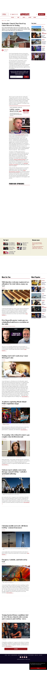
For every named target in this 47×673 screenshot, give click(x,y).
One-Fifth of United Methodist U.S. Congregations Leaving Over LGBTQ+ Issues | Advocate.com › (38, 247)
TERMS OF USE (36, 655)
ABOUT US (9, 655)
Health (24, 17)
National (43, 39)
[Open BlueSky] (13, 14)
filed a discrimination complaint (17, 171)
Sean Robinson (10, 326)
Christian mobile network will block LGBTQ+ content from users (15, 527)
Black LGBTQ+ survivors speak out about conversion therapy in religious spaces (12, 250)
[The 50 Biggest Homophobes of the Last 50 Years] (5, 243)
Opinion (34, 17)
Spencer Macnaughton (5, 326)
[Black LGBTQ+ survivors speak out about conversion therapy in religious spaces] (5, 248)
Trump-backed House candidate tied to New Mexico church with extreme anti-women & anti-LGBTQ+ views (15, 617)
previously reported (20, 134)
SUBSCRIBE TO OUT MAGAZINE (4, 14)
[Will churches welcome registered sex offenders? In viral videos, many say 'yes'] (16, 297)
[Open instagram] (17, 14)
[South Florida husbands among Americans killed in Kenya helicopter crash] (36, 28)
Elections (43, 46)
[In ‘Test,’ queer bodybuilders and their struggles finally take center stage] (36, 35)
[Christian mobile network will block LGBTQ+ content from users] (16, 539)
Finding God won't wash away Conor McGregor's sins (15, 357)
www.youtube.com (7, 344)
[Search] (36, 14)
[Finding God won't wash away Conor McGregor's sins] (16, 369)
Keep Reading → (25, 396)
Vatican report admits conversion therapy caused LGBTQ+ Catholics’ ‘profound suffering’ (14, 472)
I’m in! (26, 76)
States (43, 293)
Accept (38, 668)
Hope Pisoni (13, 326)
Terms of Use (39, 664)
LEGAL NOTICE (40, 655)
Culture (43, 313)
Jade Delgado (4, 405)
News (18, 17)
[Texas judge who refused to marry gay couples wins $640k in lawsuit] (16, 448)
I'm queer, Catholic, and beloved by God (14, 561)
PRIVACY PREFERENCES (31, 655)
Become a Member (26, 110)
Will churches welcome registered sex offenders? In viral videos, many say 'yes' (15, 284)
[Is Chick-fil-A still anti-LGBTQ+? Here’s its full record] (5, 252)
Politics (12, 17)
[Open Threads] (15, 14)
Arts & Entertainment (44, 33)
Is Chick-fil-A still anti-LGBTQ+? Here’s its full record (12, 253)
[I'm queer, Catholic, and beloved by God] (16, 573)
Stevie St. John (6, 49)
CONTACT (6, 655)
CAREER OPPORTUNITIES (14, 655)
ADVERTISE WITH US (20, 655)
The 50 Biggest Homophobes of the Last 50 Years (12, 244)
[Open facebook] (11, 14)
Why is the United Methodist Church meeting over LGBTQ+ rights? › (37, 243)
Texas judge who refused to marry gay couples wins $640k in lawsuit (16, 436)
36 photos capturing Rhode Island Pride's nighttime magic (14, 403)
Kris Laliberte (7, 424)
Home (3, 20)
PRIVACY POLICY (25, 655)
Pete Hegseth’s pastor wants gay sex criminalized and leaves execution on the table (15, 322)
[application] (38, 56)
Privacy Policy (32, 664)
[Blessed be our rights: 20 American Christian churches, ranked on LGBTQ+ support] (19, 243)
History (30, 17)
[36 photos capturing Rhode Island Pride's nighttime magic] (16, 415)
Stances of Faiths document (19, 159)
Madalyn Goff (4, 563)
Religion (8, 20)
